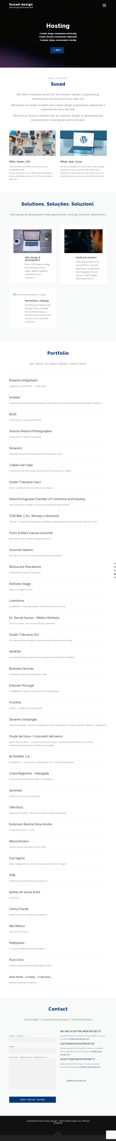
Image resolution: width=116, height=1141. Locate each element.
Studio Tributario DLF (24, 634)
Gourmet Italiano (21, 550)
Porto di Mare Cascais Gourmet (31, 533)
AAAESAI (15, 651)
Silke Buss (16, 807)
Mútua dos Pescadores (25, 566)
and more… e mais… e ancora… (30, 977)
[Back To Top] (58, 1135)
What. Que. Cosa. (71, 161)
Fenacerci (15, 448)
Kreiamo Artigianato (23, 380)
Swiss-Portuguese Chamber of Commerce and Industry (47, 499)
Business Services (21, 668)
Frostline (15, 702)
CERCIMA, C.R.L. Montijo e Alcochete (34, 516)
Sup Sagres (17, 858)
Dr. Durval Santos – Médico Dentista (34, 617)
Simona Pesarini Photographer (30, 431)
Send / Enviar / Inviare (32, 1099)
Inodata (14, 397)
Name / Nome (16, 1036)
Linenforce (16, 600)
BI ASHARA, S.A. (19, 756)
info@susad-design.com (78, 1039)
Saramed (15, 790)
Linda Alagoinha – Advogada (29, 773)
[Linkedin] (58, 1129)
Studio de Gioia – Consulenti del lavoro (36, 736)
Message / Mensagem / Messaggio (28, 1057)
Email (13, 1047)
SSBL (12, 875)
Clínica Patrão (19, 909)
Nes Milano (17, 926)
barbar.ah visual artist (24, 892)
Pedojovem (16, 943)
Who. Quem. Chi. (19, 161)
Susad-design (21, 4)
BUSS (13, 414)
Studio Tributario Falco (25, 482)
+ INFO (57, 50)
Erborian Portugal (21, 685)
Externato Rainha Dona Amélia (30, 824)
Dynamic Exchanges (23, 719)
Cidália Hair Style (21, 465)
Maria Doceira (19, 841)
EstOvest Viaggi (20, 583)
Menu (104, 5)
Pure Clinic (16, 959)
